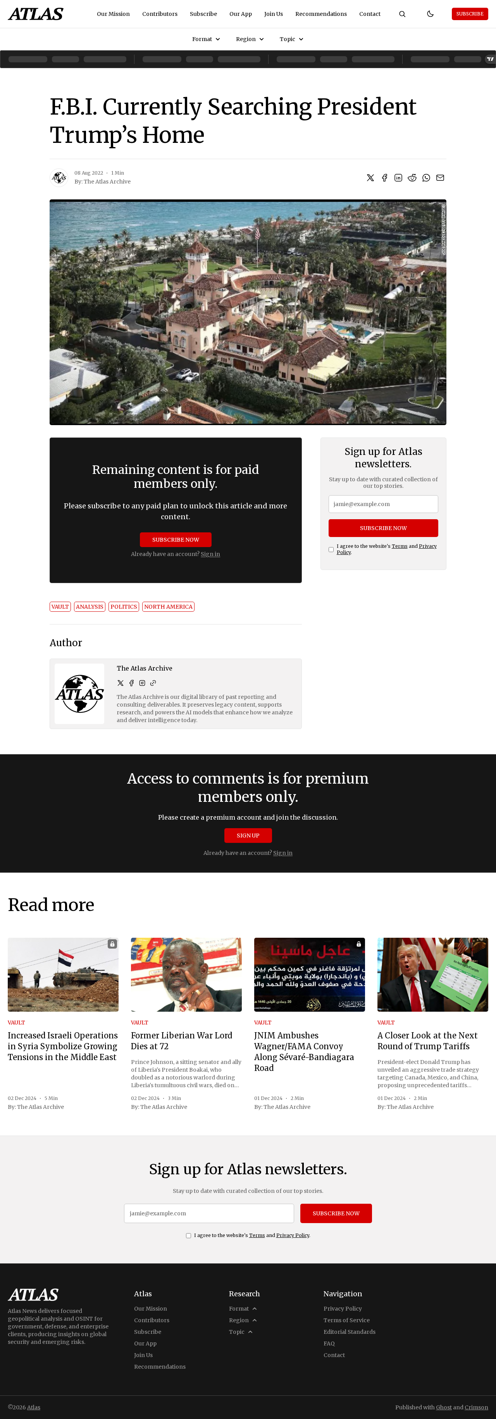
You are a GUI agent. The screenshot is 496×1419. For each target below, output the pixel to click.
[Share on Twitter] (370, 178)
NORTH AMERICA (168, 606)
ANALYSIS (89, 606)
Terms (400, 546)
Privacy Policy (292, 1235)
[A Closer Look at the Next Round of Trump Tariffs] (432, 975)
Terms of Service (347, 1320)
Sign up (248, 835)
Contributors (159, 13)
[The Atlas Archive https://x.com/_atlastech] (120, 683)
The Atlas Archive (107, 181)
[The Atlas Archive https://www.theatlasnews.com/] (153, 683)
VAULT (60, 606)
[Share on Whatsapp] (426, 178)
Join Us (273, 13)
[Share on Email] (440, 178)
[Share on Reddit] (412, 178)
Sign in (210, 554)
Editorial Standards (349, 1331)
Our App (240, 13)
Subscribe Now (175, 539)
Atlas (33, 1407)
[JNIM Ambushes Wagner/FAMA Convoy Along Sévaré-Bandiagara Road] (309, 975)
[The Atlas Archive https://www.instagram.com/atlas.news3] (142, 683)
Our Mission (113, 13)
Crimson (476, 1407)
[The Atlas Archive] (59, 177)
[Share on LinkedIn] (398, 178)
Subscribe (203, 13)
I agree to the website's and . (387, 549)
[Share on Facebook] (384, 178)
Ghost (444, 1407)
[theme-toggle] (430, 14)
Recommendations (321, 13)
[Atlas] (36, 14)
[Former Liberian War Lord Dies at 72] (186, 975)
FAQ (329, 1343)
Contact (370, 13)
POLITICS (123, 606)
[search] (402, 14)
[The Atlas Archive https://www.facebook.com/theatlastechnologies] (131, 683)
